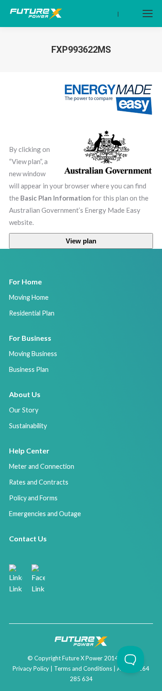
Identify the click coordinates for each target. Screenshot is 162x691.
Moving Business (33, 353)
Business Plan (29, 369)
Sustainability (28, 426)
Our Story (23, 410)
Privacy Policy (31, 668)
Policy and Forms (33, 498)
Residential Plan (31, 313)
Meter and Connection (41, 466)
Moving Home (29, 297)
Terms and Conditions (83, 668)
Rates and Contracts (38, 482)
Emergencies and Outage (45, 513)
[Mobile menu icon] (147, 13)
